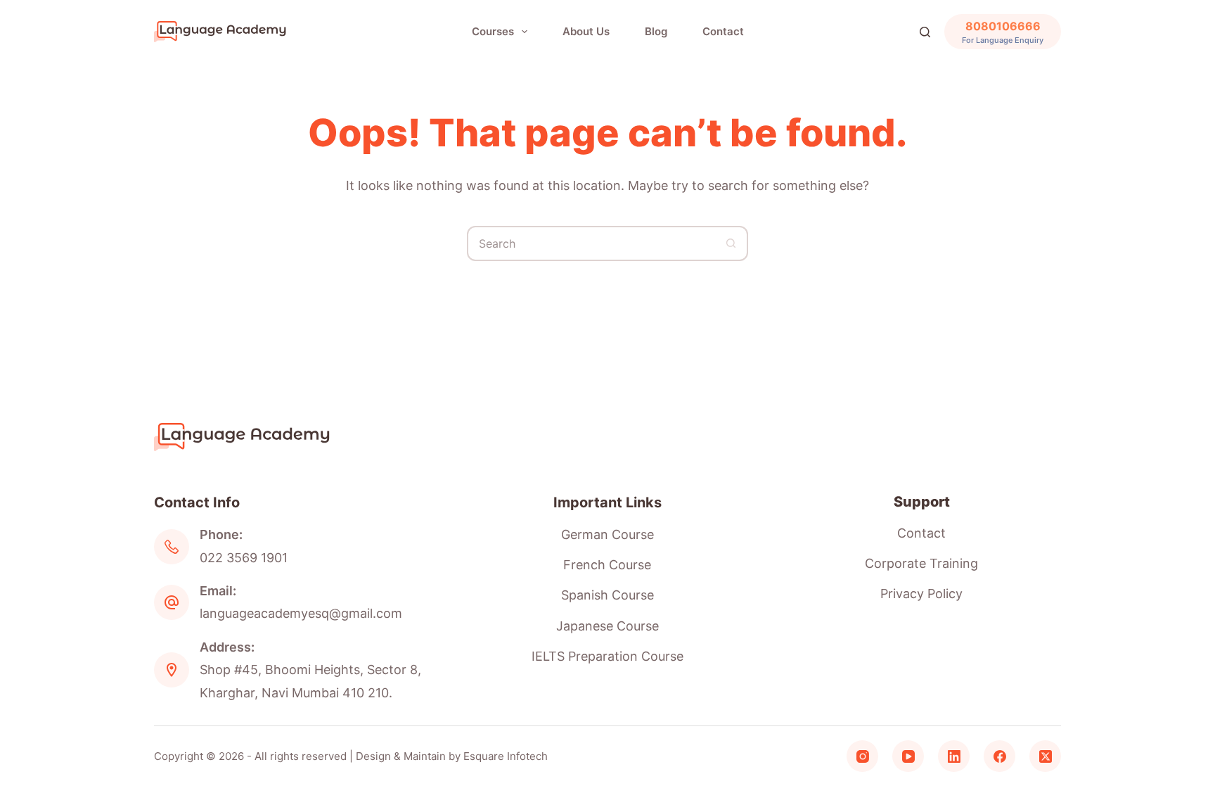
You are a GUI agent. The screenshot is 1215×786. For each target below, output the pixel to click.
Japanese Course (607, 626)
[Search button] (730, 243)
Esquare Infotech (505, 756)
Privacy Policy (921, 593)
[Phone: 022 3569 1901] (171, 546)
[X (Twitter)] (1045, 756)
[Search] (925, 32)
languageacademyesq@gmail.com (301, 613)
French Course (607, 564)
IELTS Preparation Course (607, 656)
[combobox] (591, 243)
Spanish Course (607, 595)
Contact (723, 31)
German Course (607, 534)
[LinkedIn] (954, 756)
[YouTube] (908, 756)
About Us (586, 31)
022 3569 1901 (244, 557)
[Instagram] (862, 756)
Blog (656, 31)
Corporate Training (921, 563)
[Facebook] (999, 756)
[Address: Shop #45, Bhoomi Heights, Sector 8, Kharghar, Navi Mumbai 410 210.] (171, 669)
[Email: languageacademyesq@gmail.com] (171, 602)
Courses (493, 31)
